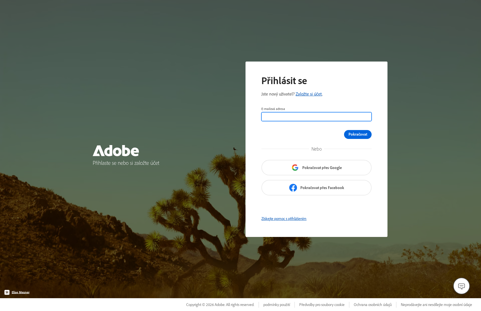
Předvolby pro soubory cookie (322, 304)
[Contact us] (461, 286)
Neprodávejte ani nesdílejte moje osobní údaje (436, 304)
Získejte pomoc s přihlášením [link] (283, 218)
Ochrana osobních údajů (373, 304)
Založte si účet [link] (309, 94)
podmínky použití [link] (276, 304)
